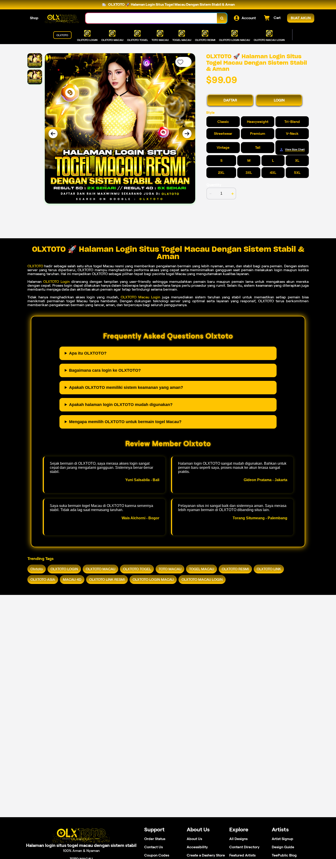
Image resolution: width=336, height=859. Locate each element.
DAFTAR (230, 100)
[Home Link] (62, 18)
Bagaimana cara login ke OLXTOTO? (105, 370)
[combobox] (151, 18)
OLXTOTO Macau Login (140, 297)
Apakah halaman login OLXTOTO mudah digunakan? (121, 404)
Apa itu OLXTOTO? (88, 353)
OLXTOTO (35, 266)
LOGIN (279, 100)
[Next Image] (187, 133)
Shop (34, 18)
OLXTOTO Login (56, 282)
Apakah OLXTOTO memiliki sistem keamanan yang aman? (126, 387)
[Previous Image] (53, 133)
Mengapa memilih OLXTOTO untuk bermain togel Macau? (125, 421)
